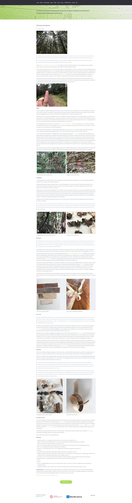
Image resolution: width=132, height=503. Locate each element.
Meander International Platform (65, 123)
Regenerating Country (63, 345)
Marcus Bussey (63, 74)
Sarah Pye (89, 430)
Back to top (93, 495)
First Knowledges (80, 333)
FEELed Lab (47, 258)
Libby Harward (89, 425)
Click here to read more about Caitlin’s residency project (47, 475)
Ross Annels (62, 421)
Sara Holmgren (71, 253)
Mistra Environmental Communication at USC (49, 65)
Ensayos (82, 264)
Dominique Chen (81, 425)
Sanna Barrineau (79, 253)
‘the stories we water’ (50, 426)
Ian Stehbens (75, 133)
